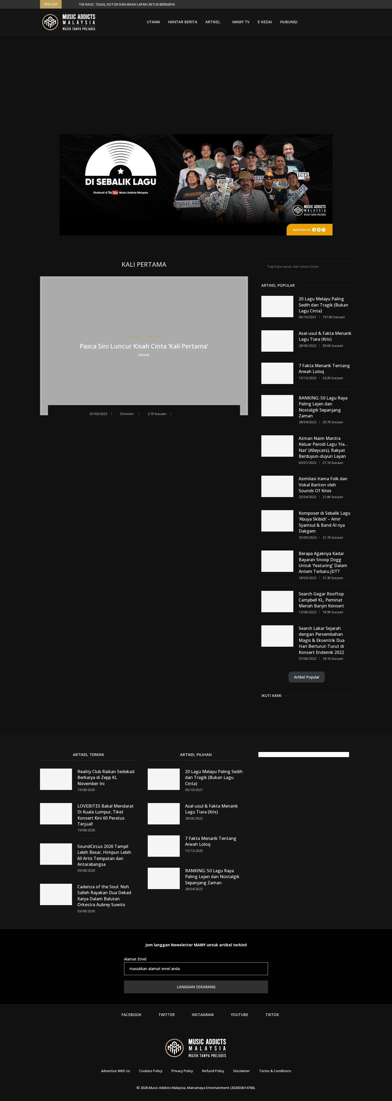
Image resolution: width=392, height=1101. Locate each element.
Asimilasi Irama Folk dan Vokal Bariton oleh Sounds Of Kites (323, 485)
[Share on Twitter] (192, 413)
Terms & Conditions (275, 1070)
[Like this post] (177, 413)
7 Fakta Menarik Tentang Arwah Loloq (324, 368)
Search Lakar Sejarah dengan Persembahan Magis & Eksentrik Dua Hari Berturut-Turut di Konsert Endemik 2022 (322, 640)
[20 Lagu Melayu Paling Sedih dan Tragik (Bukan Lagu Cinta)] (277, 306)
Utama (153, 21)
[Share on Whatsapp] (200, 413)
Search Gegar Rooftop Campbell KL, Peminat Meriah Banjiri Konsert (321, 600)
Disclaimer (241, 1070)
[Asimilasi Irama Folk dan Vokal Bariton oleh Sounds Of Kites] (277, 486)
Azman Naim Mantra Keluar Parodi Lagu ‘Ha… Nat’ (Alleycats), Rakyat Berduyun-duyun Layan (323, 447)
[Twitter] (321, 22)
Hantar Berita (182, 21)
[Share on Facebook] (185, 413)
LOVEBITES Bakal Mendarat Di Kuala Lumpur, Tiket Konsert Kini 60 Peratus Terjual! (105, 815)
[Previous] (67, 4)
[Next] (74, 4)
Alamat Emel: (135, 959)
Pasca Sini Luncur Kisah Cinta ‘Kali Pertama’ (144, 346)
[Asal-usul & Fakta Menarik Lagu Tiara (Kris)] (277, 341)
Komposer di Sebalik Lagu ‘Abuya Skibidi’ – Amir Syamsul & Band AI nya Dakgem (324, 522)
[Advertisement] (196, 88)
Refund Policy (213, 1070)
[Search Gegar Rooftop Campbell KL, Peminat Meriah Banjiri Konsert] (277, 601)
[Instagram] (328, 22)
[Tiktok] (341, 22)
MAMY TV (241, 21)
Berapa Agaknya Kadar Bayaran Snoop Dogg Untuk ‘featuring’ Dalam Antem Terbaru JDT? (323, 562)
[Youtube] (334, 22)
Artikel (212, 21)
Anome (143, 354)
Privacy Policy (182, 1070)
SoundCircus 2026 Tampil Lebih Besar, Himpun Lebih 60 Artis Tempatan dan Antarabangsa (104, 855)
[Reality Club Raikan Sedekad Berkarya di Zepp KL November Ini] (56, 779)
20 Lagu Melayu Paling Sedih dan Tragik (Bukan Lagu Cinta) (323, 305)
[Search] (349, 22)
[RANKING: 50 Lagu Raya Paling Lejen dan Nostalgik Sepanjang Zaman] (277, 405)
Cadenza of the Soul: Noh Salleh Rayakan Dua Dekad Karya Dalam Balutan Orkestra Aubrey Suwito (104, 896)
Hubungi (288, 21)
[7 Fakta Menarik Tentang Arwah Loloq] (277, 373)
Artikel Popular (306, 677)
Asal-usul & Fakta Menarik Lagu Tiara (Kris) (325, 336)
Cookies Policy (150, 1070)
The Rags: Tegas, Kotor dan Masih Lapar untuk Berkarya (127, 4)
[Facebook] (315, 22)
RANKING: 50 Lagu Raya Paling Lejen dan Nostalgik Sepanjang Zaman (323, 407)
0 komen (127, 413)
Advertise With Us (115, 1070)
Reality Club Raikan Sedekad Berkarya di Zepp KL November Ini (105, 777)
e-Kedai (265, 21)
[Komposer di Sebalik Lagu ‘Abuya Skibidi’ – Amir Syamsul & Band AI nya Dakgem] (277, 521)
